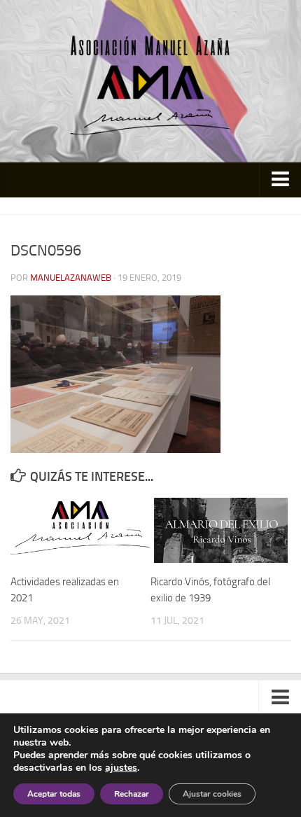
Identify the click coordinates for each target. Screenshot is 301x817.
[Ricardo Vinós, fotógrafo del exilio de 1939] (220, 531)
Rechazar (131, 793)
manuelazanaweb (70, 277)
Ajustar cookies (212, 793)
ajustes (121, 768)
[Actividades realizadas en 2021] (80, 531)
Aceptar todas (53, 793)
